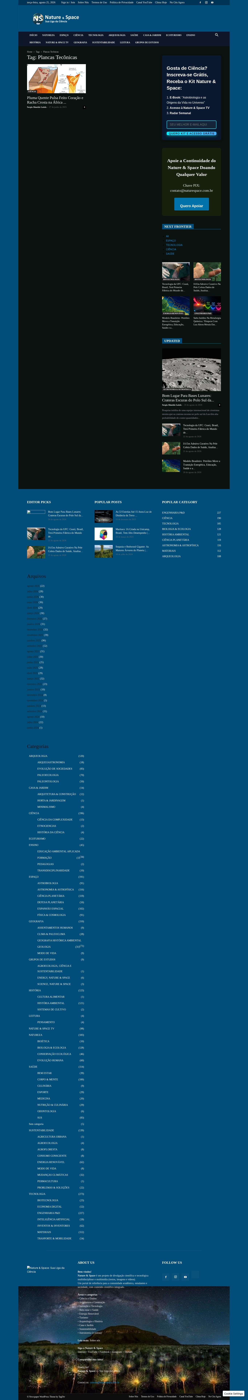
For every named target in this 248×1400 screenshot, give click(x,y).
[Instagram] (206, 2)
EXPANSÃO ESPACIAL (50, 908)
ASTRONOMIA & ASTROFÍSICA (177, 389)
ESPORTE (42, 1092)
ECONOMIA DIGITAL (49, 1206)
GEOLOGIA (44, 947)
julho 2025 (32, 656)
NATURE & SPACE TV (57, 42)
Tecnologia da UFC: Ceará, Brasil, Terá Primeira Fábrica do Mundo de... (175, 287)
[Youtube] (212, 2)
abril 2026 (32, 607)
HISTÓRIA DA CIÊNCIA (50, 832)
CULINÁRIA (44, 1086)
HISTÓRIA (35, 42)
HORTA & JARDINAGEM (51, 800)
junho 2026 (33, 597)
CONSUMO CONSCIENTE (52, 1155)
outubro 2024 (34, 706)
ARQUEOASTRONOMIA (51, 762)
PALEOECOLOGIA (48, 775)
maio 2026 (32, 602)
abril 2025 (32, 673)
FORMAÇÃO (44, 857)
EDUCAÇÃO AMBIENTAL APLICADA (58, 851)
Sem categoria (36, 1124)
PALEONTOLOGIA (48, 781)
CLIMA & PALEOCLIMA (51, 934)
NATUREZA (48, 35)
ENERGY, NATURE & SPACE (53, 977)
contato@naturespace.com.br (104, 1382)
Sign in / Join (68, 2)
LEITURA (125, 42)
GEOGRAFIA (80, 42)
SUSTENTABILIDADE (103, 42)
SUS (39, 1117)
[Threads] (218, 2)
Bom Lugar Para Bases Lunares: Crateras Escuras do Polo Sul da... (188, 397)
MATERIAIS (44, 1232)
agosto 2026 (33, 586)
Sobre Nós (83, 2)
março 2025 (33, 678)
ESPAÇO (64, 35)
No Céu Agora (177, 2)
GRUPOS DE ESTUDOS (147, 42)
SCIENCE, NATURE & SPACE (54, 984)
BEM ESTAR (44, 1073)
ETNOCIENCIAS (46, 826)
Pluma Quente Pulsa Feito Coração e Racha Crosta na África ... (55, 100)
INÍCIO (33, 35)
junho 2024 (33, 727)
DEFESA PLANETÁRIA (50, 902)
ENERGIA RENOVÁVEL (173, 313)
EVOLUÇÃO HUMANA (50, 1060)
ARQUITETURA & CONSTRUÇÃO (56, 794)
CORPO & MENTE (47, 1079)
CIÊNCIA (78, 35)
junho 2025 (33, 662)
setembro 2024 (34, 711)
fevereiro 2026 (34, 618)
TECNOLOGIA (95, 35)
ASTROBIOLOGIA (47, 883)
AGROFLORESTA (47, 1149)
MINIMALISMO (46, 807)
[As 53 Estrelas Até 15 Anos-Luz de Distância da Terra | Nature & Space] (104, 516)
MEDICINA (43, 1098)
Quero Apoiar (191, 206)
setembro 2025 (34, 646)
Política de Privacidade (121, 2)
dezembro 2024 (35, 695)
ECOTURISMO (173, 35)
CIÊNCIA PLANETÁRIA (50, 896)
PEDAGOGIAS (45, 864)
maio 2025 (32, 667)
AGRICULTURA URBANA (51, 1136)
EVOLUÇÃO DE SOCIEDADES (54, 768)
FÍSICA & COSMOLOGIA (51, 915)
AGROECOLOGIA (47, 1143)
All (167, 236)
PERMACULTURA (47, 1181)
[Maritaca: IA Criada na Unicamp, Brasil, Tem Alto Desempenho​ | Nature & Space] (104, 534)
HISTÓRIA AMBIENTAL (51, 1003)
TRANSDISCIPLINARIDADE (53, 870)
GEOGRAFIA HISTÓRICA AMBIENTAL (59, 940)
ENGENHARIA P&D (203, 313)
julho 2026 (32, 591)
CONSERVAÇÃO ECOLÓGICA (54, 1054)
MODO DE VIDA (46, 953)
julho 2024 (32, 722)
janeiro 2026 (33, 624)
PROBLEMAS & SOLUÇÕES (53, 1187)
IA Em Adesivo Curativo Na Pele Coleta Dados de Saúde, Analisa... (207, 287)
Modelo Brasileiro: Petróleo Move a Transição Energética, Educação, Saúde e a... (201, 465)
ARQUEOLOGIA (117, 35)
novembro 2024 (35, 700)
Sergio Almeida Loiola (36, 107)
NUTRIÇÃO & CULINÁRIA (52, 1105)
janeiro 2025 (33, 689)
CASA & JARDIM (152, 35)
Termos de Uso (99, 2)
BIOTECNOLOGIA (171, 279)
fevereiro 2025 (34, 684)
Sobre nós (95, 1340)
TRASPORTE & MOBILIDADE (54, 1238)
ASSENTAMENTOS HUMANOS (55, 927)
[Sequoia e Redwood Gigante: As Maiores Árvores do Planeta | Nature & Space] (104, 551)
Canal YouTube (144, 2)
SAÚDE (134, 35)
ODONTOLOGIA (46, 1111)
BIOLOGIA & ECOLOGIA (51, 1047)
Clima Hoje (161, 2)
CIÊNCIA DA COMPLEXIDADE (55, 819)
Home (29, 52)
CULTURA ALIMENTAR (50, 996)
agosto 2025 (33, 651)
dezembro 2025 (35, 629)
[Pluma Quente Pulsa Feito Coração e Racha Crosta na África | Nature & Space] (56, 78)
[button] (216, 35)
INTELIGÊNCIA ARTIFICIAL (53, 1219)
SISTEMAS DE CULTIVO (51, 1009)
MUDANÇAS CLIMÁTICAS (52, 1175)
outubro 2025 (34, 640)
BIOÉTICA (43, 1041)
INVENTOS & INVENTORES (53, 1225)
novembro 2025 (35, 635)
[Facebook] (200, 2)
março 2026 (33, 613)
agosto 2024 (33, 716)
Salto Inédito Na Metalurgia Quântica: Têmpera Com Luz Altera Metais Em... (207, 321)
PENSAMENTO (46, 1022)
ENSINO (190, 35)
